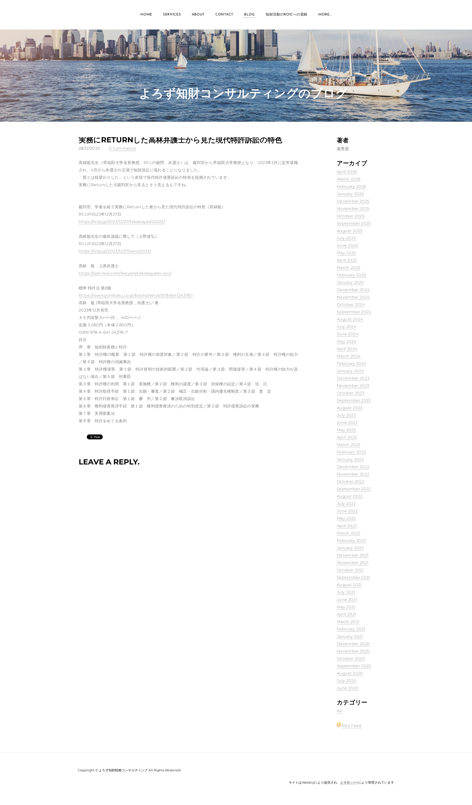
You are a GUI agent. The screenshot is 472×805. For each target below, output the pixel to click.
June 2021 (347, 599)
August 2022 (350, 496)
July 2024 (346, 326)
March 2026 (348, 179)
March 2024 (349, 356)
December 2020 (353, 643)
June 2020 (347, 688)
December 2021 (353, 555)
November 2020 (353, 651)
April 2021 (346, 614)
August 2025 (350, 230)
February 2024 (351, 363)
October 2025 (350, 216)
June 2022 (347, 511)
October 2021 (350, 570)
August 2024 (350, 319)
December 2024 (353, 289)
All (339, 711)
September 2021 (353, 577)
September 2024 (354, 312)
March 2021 (348, 621)
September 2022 (354, 489)
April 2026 (347, 171)
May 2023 (346, 430)
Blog (249, 14)
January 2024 (350, 371)
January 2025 (350, 282)
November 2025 (353, 208)
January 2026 (350, 194)
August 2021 (349, 584)
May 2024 (346, 341)
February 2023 (351, 452)
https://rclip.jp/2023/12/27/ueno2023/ (115, 251)
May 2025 (346, 253)
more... (325, 14)
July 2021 (346, 592)
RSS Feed (352, 725)
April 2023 (347, 437)
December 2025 (353, 201)
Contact (224, 14)
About (198, 14)
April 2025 (347, 260)
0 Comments (122, 148)
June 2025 (347, 245)
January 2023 (350, 459)
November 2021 (353, 562)
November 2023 (353, 385)
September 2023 (354, 400)
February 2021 (351, 629)
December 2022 (353, 466)
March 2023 (348, 444)
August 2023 (350, 407)
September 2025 (354, 223)
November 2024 (353, 297)
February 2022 (351, 540)
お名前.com (349, 782)
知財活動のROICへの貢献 (287, 14)
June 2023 (347, 422)
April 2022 (347, 525)
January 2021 (350, 636)
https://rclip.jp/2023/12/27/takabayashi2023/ (122, 221)
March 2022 (348, 533)
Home (146, 14)
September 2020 (354, 666)
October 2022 (350, 481)
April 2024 (347, 348)
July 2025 (346, 238)
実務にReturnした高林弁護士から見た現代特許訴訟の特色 (180, 139)
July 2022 (346, 503)
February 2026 (351, 186)
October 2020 (351, 658)
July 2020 (346, 680)
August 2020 (350, 673)
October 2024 (351, 304)
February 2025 (351, 275)
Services (172, 14)
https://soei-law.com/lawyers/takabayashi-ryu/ (125, 273)
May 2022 (346, 518)
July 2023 (346, 415)
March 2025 (348, 267)
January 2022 (350, 548)
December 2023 (353, 378)
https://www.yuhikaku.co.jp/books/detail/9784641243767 (136, 295)
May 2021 (346, 607)
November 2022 (353, 474)
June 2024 (347, 334)
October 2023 (350, 393)
